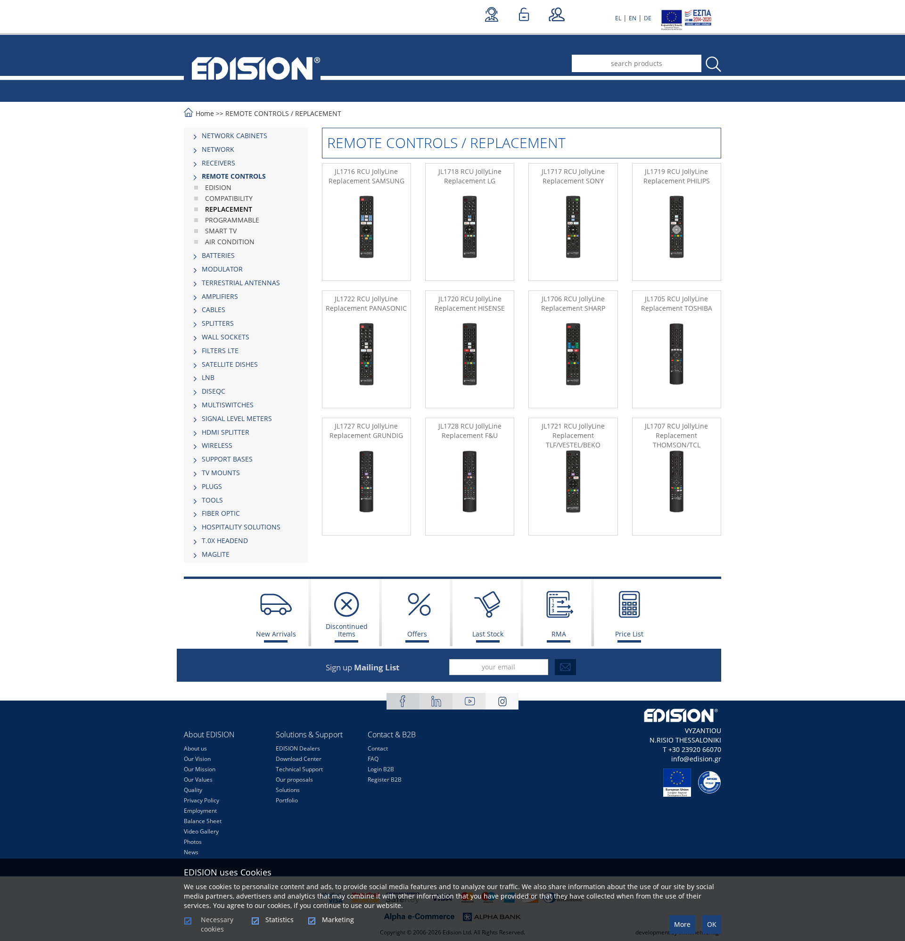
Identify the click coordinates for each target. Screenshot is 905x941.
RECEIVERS (218, 162)
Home (205, 113)
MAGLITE (216, 554)
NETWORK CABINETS (234, 135)
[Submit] (565, 667)
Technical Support (299, 769)
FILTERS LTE (220, 350)
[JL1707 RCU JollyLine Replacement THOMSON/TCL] (676, 491)
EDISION (218, 187)
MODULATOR (222, 268)
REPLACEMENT (318, 113)
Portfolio (287, 800)
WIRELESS (217, 445)
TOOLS (212, 499)
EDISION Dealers (298, 748)
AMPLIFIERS (220, 296)
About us (195, 748)
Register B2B (385, 780)
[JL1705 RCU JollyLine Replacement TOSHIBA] (676, 363)
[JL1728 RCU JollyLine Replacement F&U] (469, 491)
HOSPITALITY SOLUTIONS (241, 526)
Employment (200, 811)
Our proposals (294, 780)
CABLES (213, 309)
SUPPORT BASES (227, 458)
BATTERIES (218, 255)
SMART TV (221, 230)
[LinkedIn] (436, 701)
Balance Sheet (203, 821)
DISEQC (213, 391)
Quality (193, 790)
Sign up (362, 667)
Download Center (298, 759)
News (191, 852)
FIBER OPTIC (221, 513)
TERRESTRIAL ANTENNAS (241, 282)
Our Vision (197, 759)
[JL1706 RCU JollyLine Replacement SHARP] (573, 363)
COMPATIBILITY (229, 198)
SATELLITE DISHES (230, 364)
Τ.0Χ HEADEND (225, 540)
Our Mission (199, 769)
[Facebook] (403, 701)
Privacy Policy (201, 800)
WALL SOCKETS (225, 336)
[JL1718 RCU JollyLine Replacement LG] (469, 236)
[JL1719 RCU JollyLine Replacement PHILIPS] (676, 236)
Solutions (288, 790)
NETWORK (218, 149)
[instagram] (501, 701)
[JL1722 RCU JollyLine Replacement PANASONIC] (366, 363)
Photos (193, 842)
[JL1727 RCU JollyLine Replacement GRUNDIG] (366, 491)
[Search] (712, 64)
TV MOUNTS (221, 472)
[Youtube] (468, 701)
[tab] (246, 135)
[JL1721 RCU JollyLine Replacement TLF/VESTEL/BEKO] (573, 491)
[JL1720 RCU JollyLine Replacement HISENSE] (469, 363)
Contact (378, 748)
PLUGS (212, 486)
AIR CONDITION (230, 241)
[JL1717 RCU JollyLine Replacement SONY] (573, 236)
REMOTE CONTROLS (257, 113)
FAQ (373, 759)
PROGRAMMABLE (232, 219)
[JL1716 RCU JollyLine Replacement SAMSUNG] (366, 236)
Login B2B (381, 769)
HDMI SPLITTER (225, 432)
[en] (252, 67)
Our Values (198, 780)
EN (632, 18)
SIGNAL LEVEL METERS (237, 418)
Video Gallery (201, 831)
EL (618, 18)
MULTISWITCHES (228, 404)
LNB (208, 377)
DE (647, 18)
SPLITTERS (218, 323)
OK (711, 924)
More (682, 924)
